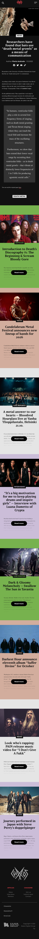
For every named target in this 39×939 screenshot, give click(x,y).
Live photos (19, 576)
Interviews (19, 487)
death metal (19, 196)
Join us (28, 892)
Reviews (11, 896)
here (20, 187)
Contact (28, 896)
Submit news (28, 894)
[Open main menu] (35, 3)
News (19, 36)
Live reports (19, 406)
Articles (19, 243)
